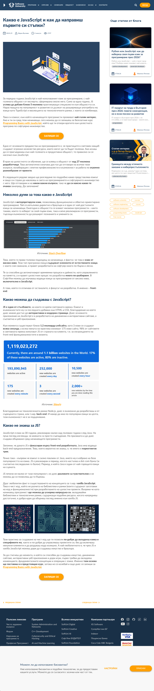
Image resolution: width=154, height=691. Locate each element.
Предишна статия (13, 602)
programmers (117, 123)
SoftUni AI (66, 634)
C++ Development (40, 632)
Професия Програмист (17, 643)
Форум (9, 632)
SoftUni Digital (68, 624)
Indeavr (94, 634)
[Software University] (17, 5)
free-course (117, 217)
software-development (121, 208)
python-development (120, 66)
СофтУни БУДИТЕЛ (71, 638)
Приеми (140, 668)
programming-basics (120, 213)
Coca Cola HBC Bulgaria (102, 643)
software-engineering (120, 204)
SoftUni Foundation (71, 643)
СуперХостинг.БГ (99, 629)
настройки (110, 668)
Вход (145, 5)
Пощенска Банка (99, 638)
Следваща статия (89, 602)
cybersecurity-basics (119, 176)
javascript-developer (137, 66)
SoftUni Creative (69, 629)
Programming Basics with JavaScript (22, 123)
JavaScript (138, 213)
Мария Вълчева (23, 33)
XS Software (97, 624)
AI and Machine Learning (43, 643)
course (138, 204)
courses (137, 200)
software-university (119, 200)
